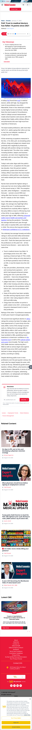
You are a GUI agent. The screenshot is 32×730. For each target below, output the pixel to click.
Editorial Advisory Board (16, 647)
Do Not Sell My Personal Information (16, 657)
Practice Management (8, 415)
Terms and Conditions (16, 651)
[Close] (30, 699)
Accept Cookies (16, 727)
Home (16, 696)
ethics (28, 319)
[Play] (8, 33)
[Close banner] (30, 2)
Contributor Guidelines (16, 653)
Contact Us (16, 644)
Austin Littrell (7, 521)
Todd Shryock (7, 487)
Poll (8, 100)
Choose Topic (14, 9)
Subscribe (23, 399)
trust (18, 100)
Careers (4, 413)
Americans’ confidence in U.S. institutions (16, 229)
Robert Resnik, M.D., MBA (10, 585)
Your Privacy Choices (16, 659)
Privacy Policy (16, 655)
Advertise (16, 642)
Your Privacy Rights (16, 718)
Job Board (16, 649)
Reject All (16, 722)
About (16, 640)
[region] (16, 713)
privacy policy (6, 404)
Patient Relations (24, 413)
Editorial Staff (16, 646)
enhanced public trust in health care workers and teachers (15, 218)
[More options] (29, 34)
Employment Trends (13, 413)
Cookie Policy (27, 715)
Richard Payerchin (8, 455)
